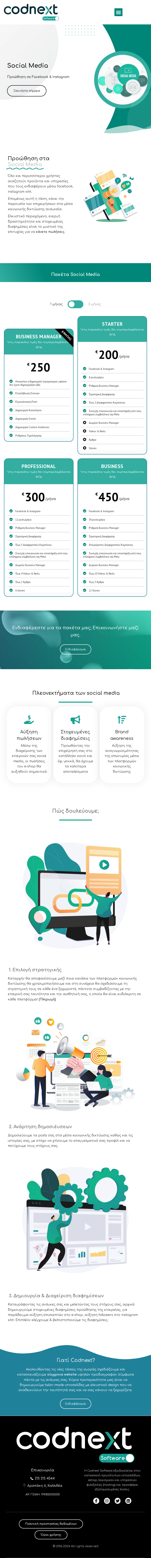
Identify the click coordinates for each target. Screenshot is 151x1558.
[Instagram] (107, 1501)
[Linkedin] (128, 1501)
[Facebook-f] (96, 1501)
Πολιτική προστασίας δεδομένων (51, 1524)
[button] (118, 12)
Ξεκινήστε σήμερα (26, 90)
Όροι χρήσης (51, 1535)
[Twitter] (118, 1501)
